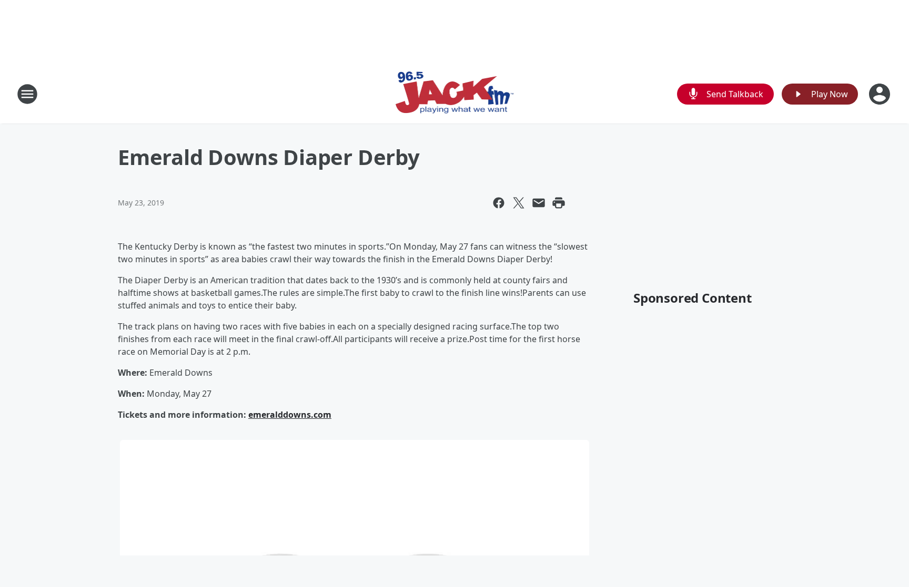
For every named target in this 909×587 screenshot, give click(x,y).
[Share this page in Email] (538, 202)
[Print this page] (558, 202)
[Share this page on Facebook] (498, 202)
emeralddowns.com (289, 414)
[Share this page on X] (518, 202)
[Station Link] (455, 93)
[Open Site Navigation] (27, 94)
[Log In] (880, 94)
